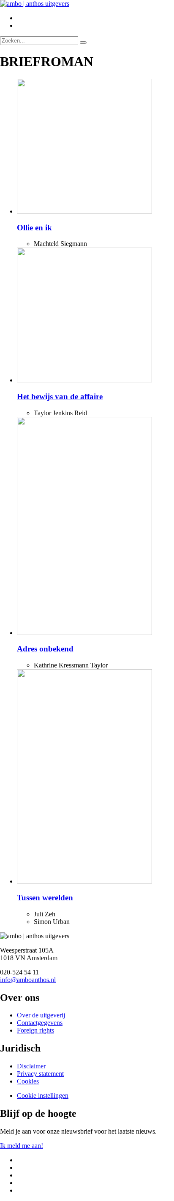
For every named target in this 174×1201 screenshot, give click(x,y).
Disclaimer (31, 1066)
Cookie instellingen (42, 1095)
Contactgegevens (40, 1022)
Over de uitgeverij (41, 1015)
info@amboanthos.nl (28, 979)
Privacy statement (40, 1073)
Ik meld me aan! (21, 1145)
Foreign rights (35, 1030)
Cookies (28, 1081)
